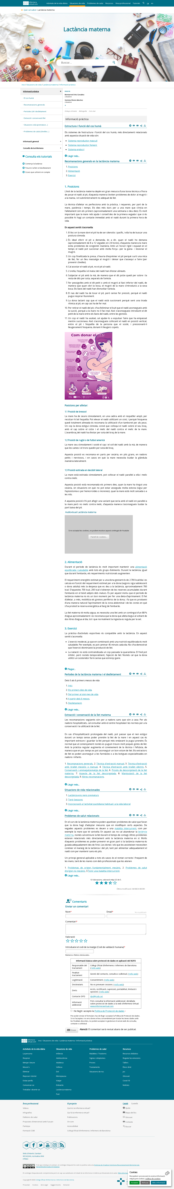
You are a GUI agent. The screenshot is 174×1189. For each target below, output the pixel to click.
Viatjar (58, 1080)
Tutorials (136, 3)
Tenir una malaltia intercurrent (103, 870)
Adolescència (61, 1058)
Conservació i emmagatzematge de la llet (86, 770)
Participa (26, 1126)
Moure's (26, 1067)
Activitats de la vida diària (56, 3)
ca (148, 3)
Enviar (71, 1030)
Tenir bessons (75, 799)
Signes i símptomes (97, 1058)
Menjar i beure (29, 1062)
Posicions (73, 166)
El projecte (72, 1103)
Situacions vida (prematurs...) (36, 125)
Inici (23, 84)
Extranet (66, 1185)
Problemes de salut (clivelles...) (36, 131)
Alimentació (74, 171)
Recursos (109, 3)
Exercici (72, 175)
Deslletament (75, 703)
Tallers (125, 1062)
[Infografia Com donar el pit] (88, 398)
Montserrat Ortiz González (74, 95)
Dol (57, 1071)
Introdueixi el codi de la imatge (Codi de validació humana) (94, 947)
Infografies (27, 1112)
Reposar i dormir (30, 1076)
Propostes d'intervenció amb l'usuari (38, 1121)
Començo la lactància (33, 163)
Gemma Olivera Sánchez (74, 100)
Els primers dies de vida (80, 689)
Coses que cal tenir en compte (37, 172)
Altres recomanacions (93, 776)
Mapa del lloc (129, 1112)
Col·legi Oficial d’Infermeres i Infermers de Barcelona (55, 1180)
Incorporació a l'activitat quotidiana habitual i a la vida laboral (99, 803)
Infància (59, 1053)
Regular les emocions (131, 1058)
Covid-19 (126, 1080)
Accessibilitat (72, 1126)
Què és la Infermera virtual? (78, 1108)
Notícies (126, 1085)
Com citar (92, 111)
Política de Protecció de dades (109, 1011)
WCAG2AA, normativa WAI (33, 1156)
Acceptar (134, 1182)
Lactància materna (50, 84)
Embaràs (59, 1085)
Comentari (70, 921)
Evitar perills (28, 1080)
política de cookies (153, 1178)
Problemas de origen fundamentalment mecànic (94, 867)
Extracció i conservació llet (34, 118)
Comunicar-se (28, 1085)
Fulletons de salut (30, 1117)
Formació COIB (29, 1130)
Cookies (35, 1185)
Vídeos (26, 1108)
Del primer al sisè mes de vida (83, 694)
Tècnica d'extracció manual (110, 763)
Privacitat (26, 1185)
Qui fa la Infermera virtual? (78, 1112)
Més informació (158, 1182)
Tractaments (94, 1067)
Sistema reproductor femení (82, 145)
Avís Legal (44, 1185)
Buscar (127, 1126)
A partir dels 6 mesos (78, 698)
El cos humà (29, 98)
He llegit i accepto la (100, 1011)
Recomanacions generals (34, 105)
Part (58, 1094)
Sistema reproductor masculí (82, 140)
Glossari (126, 1076)
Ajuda (126, 1108)
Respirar (26, 1058)
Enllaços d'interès (71, 111)
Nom (67, 911)
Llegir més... (72, 156)
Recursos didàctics (130, 1053)
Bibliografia (83, 111)
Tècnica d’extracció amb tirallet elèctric (123, 766)
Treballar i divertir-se (31, 1089)
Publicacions (72, 1117)
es (152, 3)
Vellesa (59, 1067)
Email (126, 911)
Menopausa (61, 1076)
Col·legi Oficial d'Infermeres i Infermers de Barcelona (88, 1130)
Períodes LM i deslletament (35, 111)
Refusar (145, 1182)
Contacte (128, 1122)
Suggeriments (56, 1185)
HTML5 (25, 1159)
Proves (92, 1062)
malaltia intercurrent (125, 828)
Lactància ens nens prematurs (83, 795)
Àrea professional (123, 3)
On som (70, 1121)
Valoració (70, 936)
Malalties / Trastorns (97, 1053)
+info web (95, 968)
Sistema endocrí (76, 149)
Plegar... (70, 669)
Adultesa (59, 1062)
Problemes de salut (95, 3)
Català (125, 1103)
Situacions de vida (77, 3)
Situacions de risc (96, 1071)
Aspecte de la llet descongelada (97, 773)
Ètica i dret (127, 1067)
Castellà (134, 1103)
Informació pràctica (67, 84)
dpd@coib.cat (96, 996)
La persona (27, 1053)
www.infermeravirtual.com (102, 1006)
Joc (124, 1071)
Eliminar (26, 1071)
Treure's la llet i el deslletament (38, 168)
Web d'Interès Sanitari (32, 1153)
